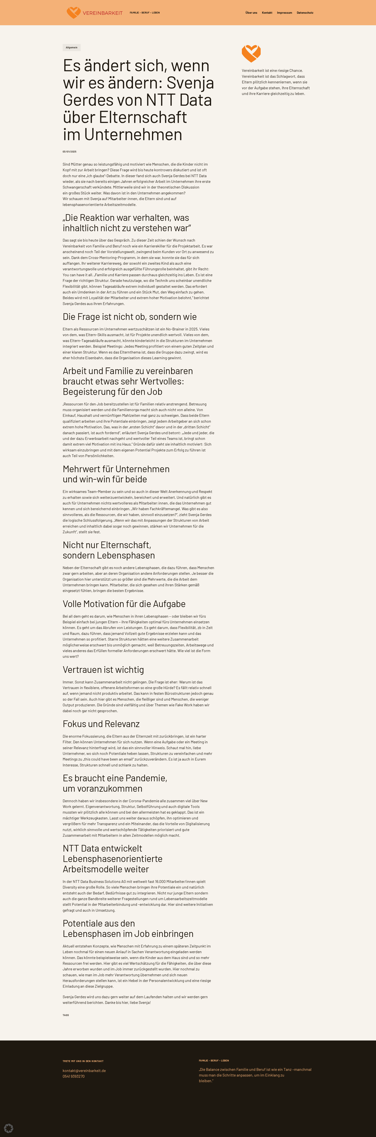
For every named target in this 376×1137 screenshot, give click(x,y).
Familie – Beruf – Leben (145, 12)
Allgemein (72, 47)
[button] (8, 1128)
